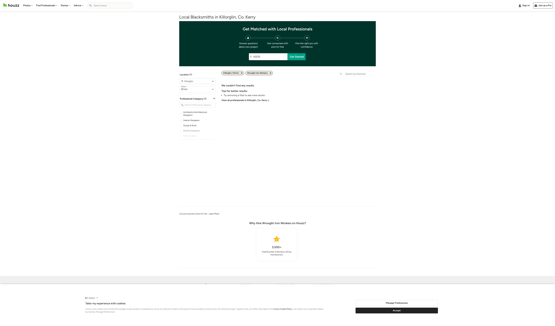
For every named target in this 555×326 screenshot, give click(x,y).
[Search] (90, 5)
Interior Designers (191, 120)
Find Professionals (45, 5)
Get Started (297, 56)
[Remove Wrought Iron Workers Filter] (270, 73)
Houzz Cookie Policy (282, 309)
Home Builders (190, 136)
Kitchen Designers (191, 131)
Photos (26, 5)
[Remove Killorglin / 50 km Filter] (241, 73)
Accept (397, 310)
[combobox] (110, 5)
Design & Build (189, 125)
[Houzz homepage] (11, 5)
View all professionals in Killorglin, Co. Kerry (244, 100)
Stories (64, 5)
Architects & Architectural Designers (195, 113)
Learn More (214, 214)
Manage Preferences (397, 303)
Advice (77, 5)
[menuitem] (27, 5)
